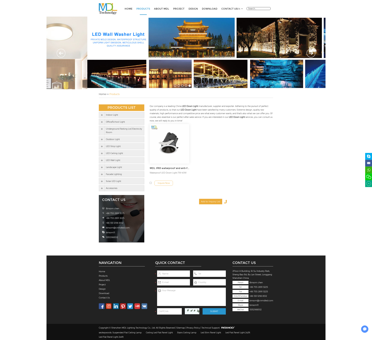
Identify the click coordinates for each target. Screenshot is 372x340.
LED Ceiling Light (114, 153)
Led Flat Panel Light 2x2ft (237, 332)
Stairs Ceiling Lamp (186, 332)
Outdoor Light (113, 139)
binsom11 (254, 305)
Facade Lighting (114, 174)
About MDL (161, 8)
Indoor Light (112, 115)
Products (143, 8)
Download (209, 8)
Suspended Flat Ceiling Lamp (127, 332)
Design (193, 8)
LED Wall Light (113, 160)
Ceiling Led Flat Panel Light (159, 332)
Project (179, 8)
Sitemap (180, 327)
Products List (122, 107)
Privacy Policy (193, 327)
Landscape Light (114, 167)
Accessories (111, 188)
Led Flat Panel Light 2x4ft (111, 337)
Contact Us (229, 8)
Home (128, 8)
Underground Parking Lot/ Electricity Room (124, 131)
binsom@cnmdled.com (261, 300)
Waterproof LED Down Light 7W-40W (168, 172)
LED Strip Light (113, 146)
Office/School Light (115, 122)
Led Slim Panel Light (211, 332)
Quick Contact (170, 263)
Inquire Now (164, 183)
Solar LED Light (113, 181)
